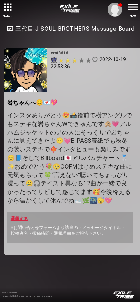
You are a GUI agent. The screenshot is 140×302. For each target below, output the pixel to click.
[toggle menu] (133, 7)
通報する (19, 218)
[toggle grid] (7, 7)
